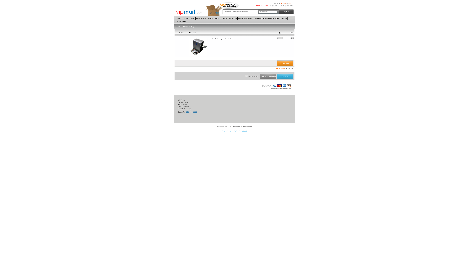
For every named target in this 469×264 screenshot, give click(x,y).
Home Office (233, 18)
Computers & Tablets (245, 18)
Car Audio (224, 18)
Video (193, 18)
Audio (179, 18)
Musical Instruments (269, 18)
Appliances (257, 18)
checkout (290, 5)
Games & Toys (181, 21)
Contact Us (181, 112)
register (283, 3)
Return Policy (182, 104)
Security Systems (213, 18)
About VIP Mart (183, 102)
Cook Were (185, 18)
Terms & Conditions (184, 109)
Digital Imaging (201, 18)
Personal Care (282, 18)
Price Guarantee (183, 107)
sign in (290, 3)
